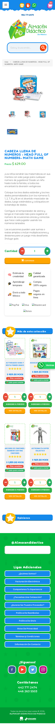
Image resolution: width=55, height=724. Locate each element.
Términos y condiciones (27, 636)
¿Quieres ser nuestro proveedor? (27, 605)
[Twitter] (33, 669)
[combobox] (27, 47)
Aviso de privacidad (27, 628)
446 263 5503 (27, 691)
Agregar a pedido (15, 404)
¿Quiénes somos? (27, 573)
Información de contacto (27, 644)
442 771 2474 (27, 15)
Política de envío (27, 621)
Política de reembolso (27, 613)
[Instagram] (43, 669)
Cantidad (11, 251)
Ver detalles (15, 411)
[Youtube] (22, 669)
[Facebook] (12, 669)
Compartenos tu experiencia (27, 589)
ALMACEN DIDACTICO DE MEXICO (27, 714)
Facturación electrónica (27, 581)
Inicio (6, 62)
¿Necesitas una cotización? (27, 597)
